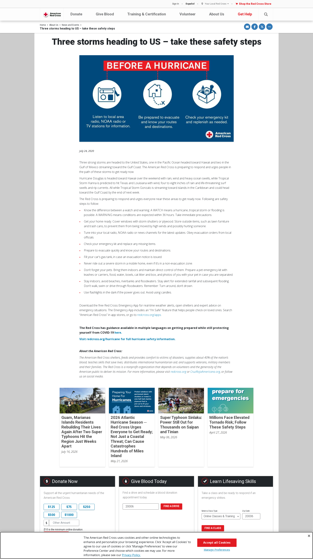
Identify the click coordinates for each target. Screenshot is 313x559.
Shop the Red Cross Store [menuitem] (255, 4)
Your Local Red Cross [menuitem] (215, 4)
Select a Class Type (209, 511)
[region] (156, 545)
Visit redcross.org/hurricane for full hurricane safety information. (127, 339)
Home (43, 25)
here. (118, 333)
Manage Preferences (217, 549)
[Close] (309, 536)
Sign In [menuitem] (175, 4)
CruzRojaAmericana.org (205, 372)
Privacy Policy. (131, 555)
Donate (76, 14)
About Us (216, 14)
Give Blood (105, 14)
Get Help (245, 14)
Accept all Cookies (216, 543)
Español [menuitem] (190, 4)
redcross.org (178, 372)
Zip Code (246, 511)
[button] (266, 14)
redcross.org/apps (149, 315)
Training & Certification (146, 14)
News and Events (70, 25)
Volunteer (188, 14)
